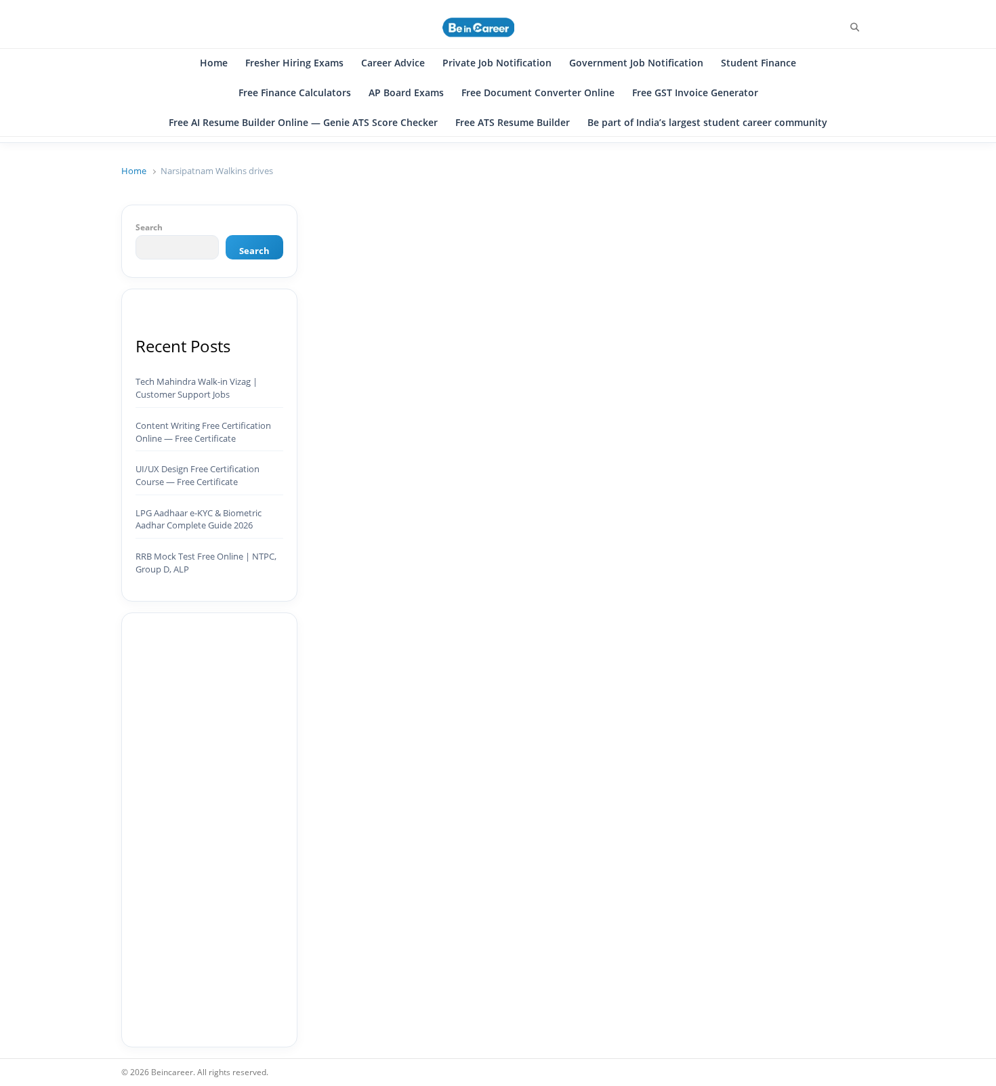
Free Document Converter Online (538, 92)
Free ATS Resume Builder (512, 122)
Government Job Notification (636, 62)
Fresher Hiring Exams (294, 62)
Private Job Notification (497, 62)
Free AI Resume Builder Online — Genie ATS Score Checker (303, 122)
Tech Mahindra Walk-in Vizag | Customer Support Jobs (196, 387)
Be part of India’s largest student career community (707, 122)
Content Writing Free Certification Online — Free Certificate (203, 431)
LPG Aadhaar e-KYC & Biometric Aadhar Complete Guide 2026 (199, 519)
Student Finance (758, 62)
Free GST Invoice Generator (695, 92)
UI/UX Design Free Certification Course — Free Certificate (198, 475)
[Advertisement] (209, 830)
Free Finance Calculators (294, 92)
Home (214, 62)
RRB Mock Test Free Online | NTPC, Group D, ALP (206, 562)
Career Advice (393, 62)
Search (149, 227)
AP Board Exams (406, 92)
